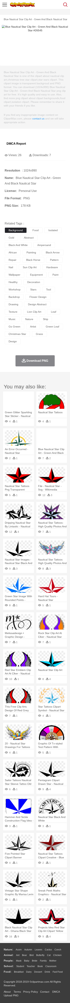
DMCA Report (16, 143)
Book (40, 966)
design (13, 341)
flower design (37, 296)
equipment (36, 274)
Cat (49, 955)
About (7, 991)
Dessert (38, 972)
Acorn (19, 949)
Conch (58, 949)
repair (12, 259)
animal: (8, 955)
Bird (31, 955)
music (12, 319)
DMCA (56, 991)
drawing (13, 304)
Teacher (31, 966)
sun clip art (30, 267)
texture (13, 311)
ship (45, 319)
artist (33, 326)
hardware (52, 267)
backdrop (14, 296)
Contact (44, 991)
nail (11, 267)
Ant (17, 955)
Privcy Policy (30, 991)
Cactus (48, 949)
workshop (15, 289)
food (35, 230)
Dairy (29, 972)
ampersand (44, 245)
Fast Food (58, 972)
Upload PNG (11, 995)
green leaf (52, 326)
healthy (13, 282)
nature (29, 319)
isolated (53, 230)
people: (8, 960)
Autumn (28, 949)
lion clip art (34, 311)
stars (33, 289)
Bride (34, 960)
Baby (26, 960)
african (13, 252)
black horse (33, 259)
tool (48, 289)
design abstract (37, 304)
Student (20, 966)
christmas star (17, 333)
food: (7, 971)
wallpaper (14, 274)
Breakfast (19, 972)
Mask (18, 960)
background (16, 230)
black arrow (53, 252)
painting (31, 252)
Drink (47, 972)
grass (39, 333)
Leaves (38, 949)
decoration (33, 282)
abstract (29, 237)
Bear (24, 955)
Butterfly (40, 955)
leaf (53, 311)
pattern (54, 259)
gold (11, 237)
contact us (38, 118)
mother (52, 960)
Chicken (57, 955)
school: (9, 966)
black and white (18, 245)
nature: (8, 949)
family (43, 960)
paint (55, 274)
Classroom (50, 966)
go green (14, 326)
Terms (17, 991)
